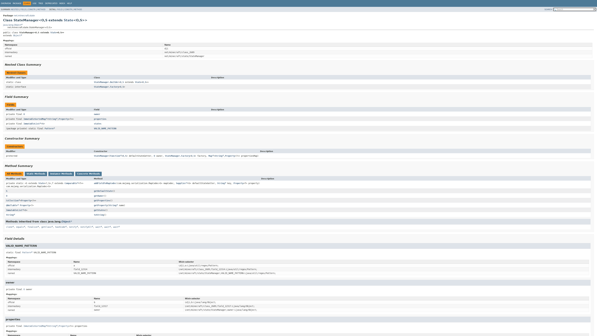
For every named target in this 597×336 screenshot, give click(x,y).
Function (115, 156)
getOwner (99, 196)
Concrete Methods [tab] (88, 174)
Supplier (181, 183)
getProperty (101, 205)
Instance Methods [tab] (61, 174)
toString (99, 215)
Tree (40, 3)
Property (64, 119)
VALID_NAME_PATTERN (105, 128)
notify (72, 227)
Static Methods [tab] (36, 174)
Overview (6, 3)
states (97, 123)
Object (17, 35)
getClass (46, 227)
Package (17, 3)
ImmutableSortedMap (34, 119)
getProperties (102, 200)
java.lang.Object (12, 25)
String (52, 119)
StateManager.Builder (106, 82)
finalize (32, 227)
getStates (99, 210)
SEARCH (548, 9)
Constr (31, 9)
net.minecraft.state (24, 15)
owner (97, 114)
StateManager (101, 156)
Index (62, 3)
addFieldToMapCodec (105, 183)
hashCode (60, 227)
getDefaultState (103, 191)
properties (100, 119)
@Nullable (11, 205)
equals (20, 227)
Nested (15, 9)
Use (35, 3)
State (68, 20)
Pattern (49, 128)
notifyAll (86, 227)
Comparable (71, 183)
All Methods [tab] (14, 174)
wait (97, 227)
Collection (12, 200)
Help (69, 3)
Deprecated (51, 3)
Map (210, 156)
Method (41, 9)
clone (9, 227)
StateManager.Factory (106, 87)
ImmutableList (31, 123)
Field (23, 9)
